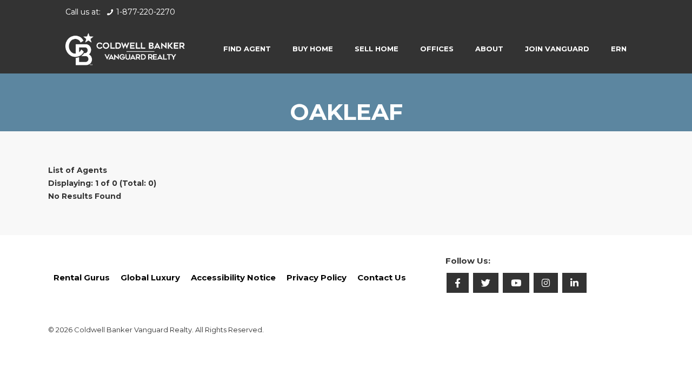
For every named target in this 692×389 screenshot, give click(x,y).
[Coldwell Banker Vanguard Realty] (125, 48)
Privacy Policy (317, 277)
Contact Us (381, 277)
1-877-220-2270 (145, 12)
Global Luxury (150, 277)
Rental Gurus (82, 277)
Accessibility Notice (233, 277)
